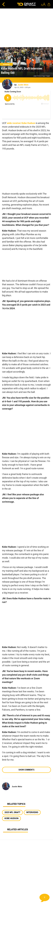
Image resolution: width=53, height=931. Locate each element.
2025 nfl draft (12, 812)
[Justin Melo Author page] (7, 84)
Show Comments (26, 770)
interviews (32, 812)
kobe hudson (11, 818)
